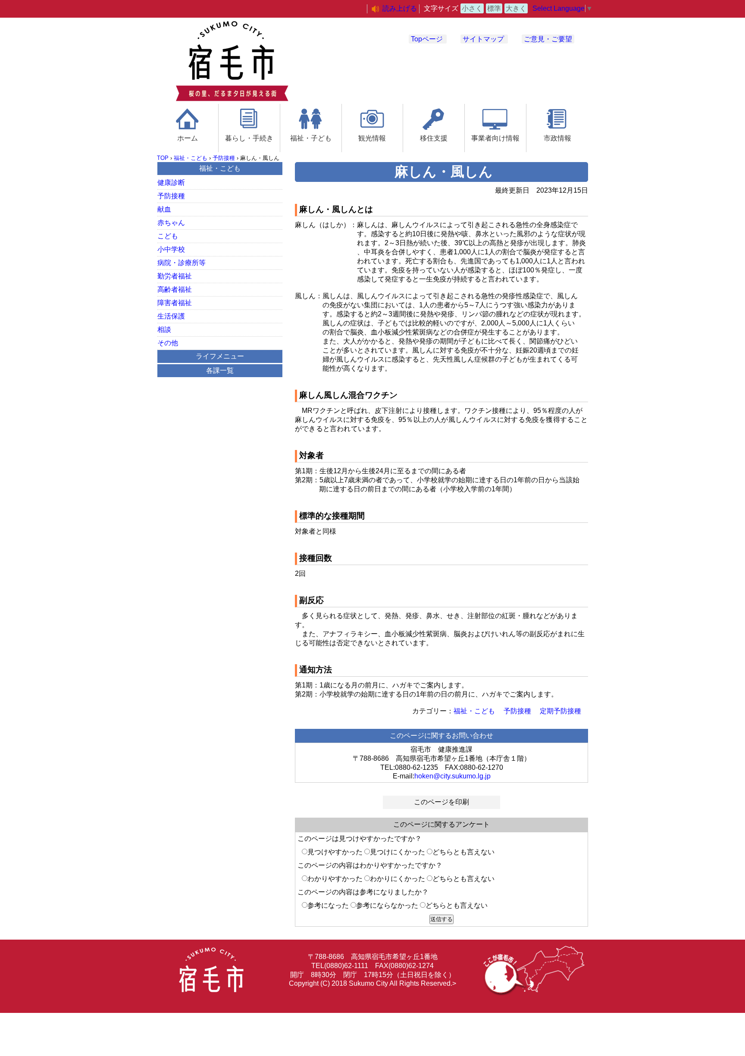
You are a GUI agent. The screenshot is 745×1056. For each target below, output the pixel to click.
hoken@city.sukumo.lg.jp (452, 776)
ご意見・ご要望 (548, 39)
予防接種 (224, 158)
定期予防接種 (560, 711)
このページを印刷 (441, 802)
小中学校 (171, 249)
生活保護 (171, 316)
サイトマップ (483, 39)
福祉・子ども (311, 138)
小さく (472, 8)
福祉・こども (190, 158)
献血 (164, 209)
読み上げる (399, 8)
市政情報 (557, 138)
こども (167, 236)
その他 (167, 343)
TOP (163, 158)
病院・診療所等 (181, 262)
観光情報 (372, 138)
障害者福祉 (174, 302)
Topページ (427, 39)
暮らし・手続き (249, 138)
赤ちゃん (171, 222)
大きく (516, 8)
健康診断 (171, 182)
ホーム (187, 138)
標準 (494, 8)
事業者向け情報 (495, 138)
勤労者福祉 (174, 276)
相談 (164, 329)
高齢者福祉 (174, 289)
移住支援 (434, 138)
